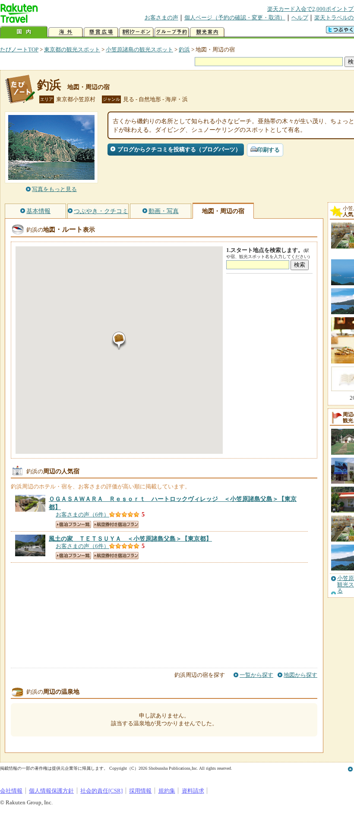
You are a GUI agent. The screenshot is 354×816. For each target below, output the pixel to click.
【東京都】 (130, 538)
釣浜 (184, 49)
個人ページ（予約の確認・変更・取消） (234, 17)
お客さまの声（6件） (82, 514)
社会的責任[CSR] (101, 790)
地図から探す (300, 675)
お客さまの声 (161, 17)
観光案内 (207, 32)
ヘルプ (299, 17)
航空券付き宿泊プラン (116, 524)
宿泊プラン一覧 (73, 524)
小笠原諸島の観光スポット (139, 49)
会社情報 (11, 790)
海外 (65, 32)
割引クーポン (136, 32)
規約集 (166, 790)
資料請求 (193, 790)
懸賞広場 (101, 32)
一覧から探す (256, 675)
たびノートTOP (19, 49)
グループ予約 (172, 32)
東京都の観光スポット (72, 49)
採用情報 (140, 790)
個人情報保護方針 (51, 790)
